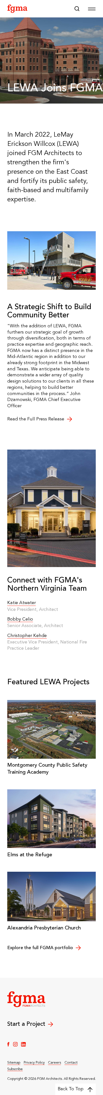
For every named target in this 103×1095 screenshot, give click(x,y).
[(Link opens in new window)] (8, 1044)
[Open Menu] (92, 9)
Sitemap (13, 1062)
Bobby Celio (20, 619)
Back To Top (71, 1089)
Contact (71, 1062)
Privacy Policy (34, 1062)
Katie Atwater (21, 603)
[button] (77, 9)
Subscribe (15, 1069)
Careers (54, 1062)
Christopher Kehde (27, 636)
